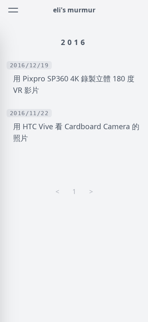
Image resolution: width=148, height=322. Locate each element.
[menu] (13, 10)
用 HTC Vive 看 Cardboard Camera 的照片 (76, 132)
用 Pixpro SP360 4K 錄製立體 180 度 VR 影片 (73, 84)
